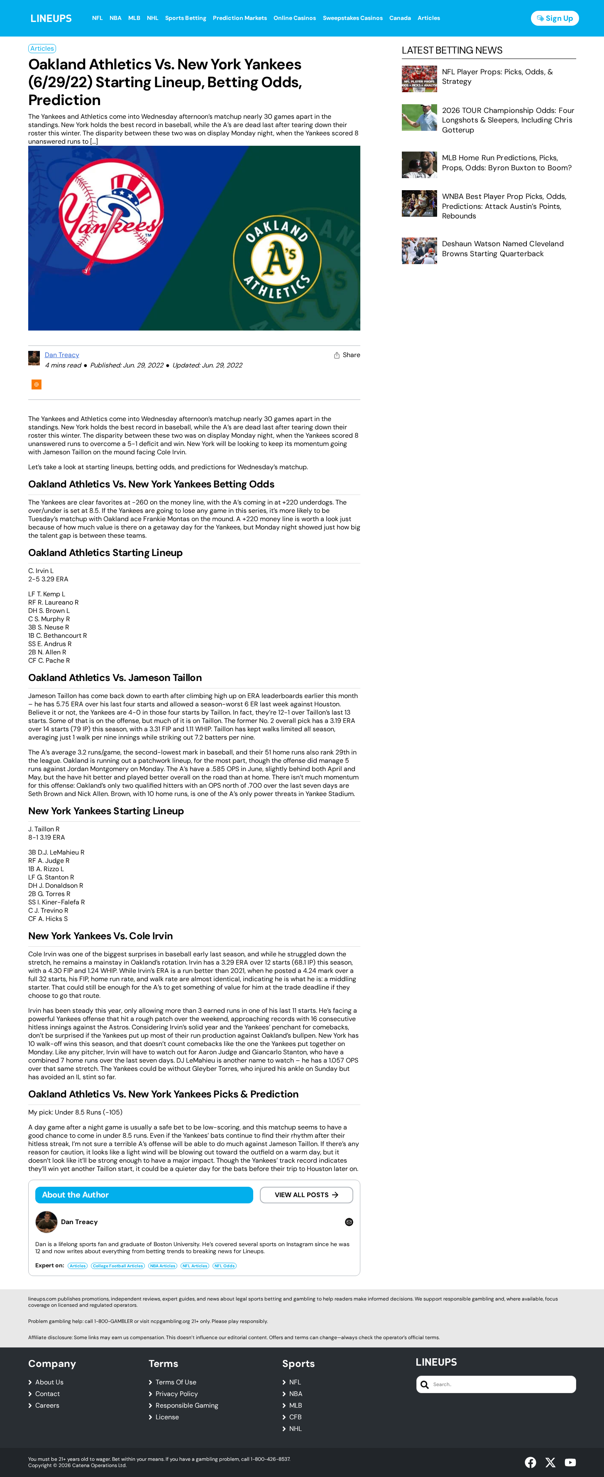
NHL (295, 1429)
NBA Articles (162, 1266)
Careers (47, 1405)
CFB (295, 1417)
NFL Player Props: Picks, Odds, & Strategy (497, 76)
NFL (295, 1382)
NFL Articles (195, 1266)
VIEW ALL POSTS (302, 1194)
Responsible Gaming (187, 1405)
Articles (42, 48)
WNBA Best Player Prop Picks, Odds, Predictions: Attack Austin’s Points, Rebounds (504, 206)
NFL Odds (225, 1266)
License (167, 1417)
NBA (296, 1394)
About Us (49, 1382)
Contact (47, 1394)
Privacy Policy (177, 1394)
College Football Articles (118, 1266)
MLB (295, 1405)
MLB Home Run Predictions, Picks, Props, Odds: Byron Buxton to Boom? (507, 162)
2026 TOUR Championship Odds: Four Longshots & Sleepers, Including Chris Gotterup (508, 120)
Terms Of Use (176, 1382)
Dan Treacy (62, 354)
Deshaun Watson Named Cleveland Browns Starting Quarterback (503, 248)
